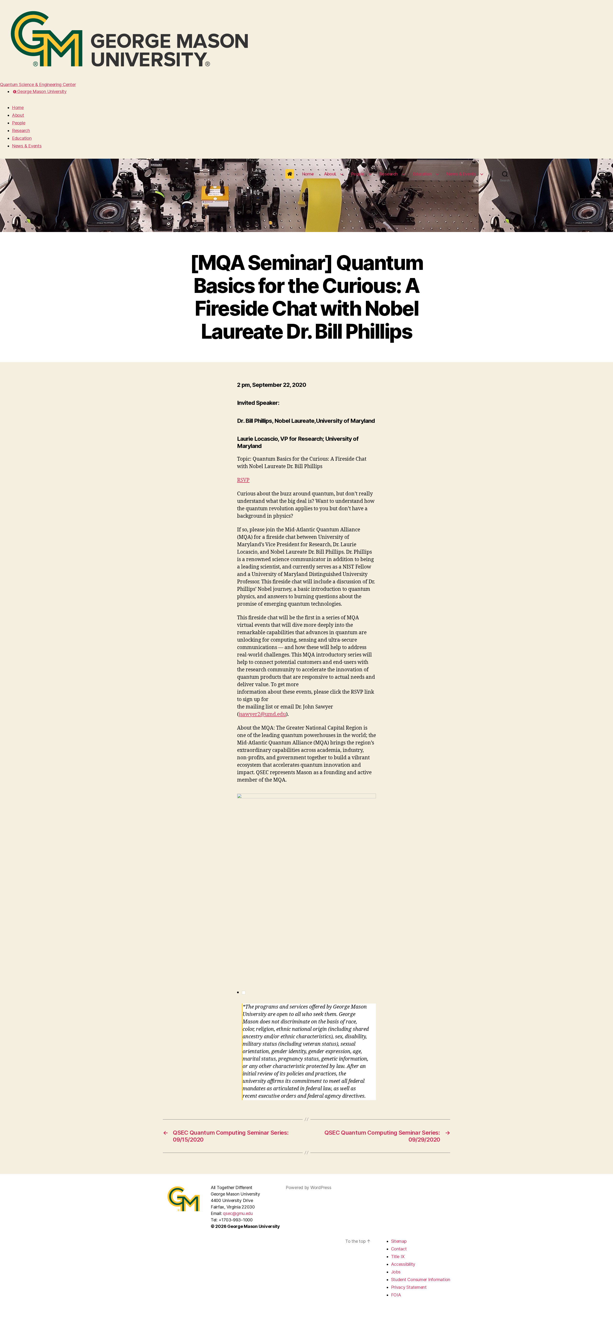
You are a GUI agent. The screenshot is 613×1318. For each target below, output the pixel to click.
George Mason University (41, 91)
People (18, 122)
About (18, 115)
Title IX (398, 1256)
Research (21, 130)
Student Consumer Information (420, 1279)
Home (18, 107)
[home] (289, 174)
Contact (399, 1248)
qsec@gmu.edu (238, 1213)
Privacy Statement (409, 1287)
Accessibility (403, 1264)
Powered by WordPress (308, 1187)
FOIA (396, 1294)
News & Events (27, 145)
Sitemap (399, 1241)
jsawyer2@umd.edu (262, 714)
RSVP (243, 480)
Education (22, 138)
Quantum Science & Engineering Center (38, 84)
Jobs (396, 1271)
